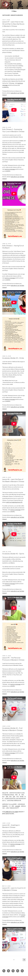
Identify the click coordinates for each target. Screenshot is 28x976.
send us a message (10, 169)
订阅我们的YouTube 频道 (11, 811)
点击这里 (17, 806)
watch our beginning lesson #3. (14, 502)
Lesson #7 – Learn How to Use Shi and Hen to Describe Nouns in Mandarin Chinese (13, 24)
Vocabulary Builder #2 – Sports (13, 554)
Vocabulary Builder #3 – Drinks (13, 358)
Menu (14, 11)
